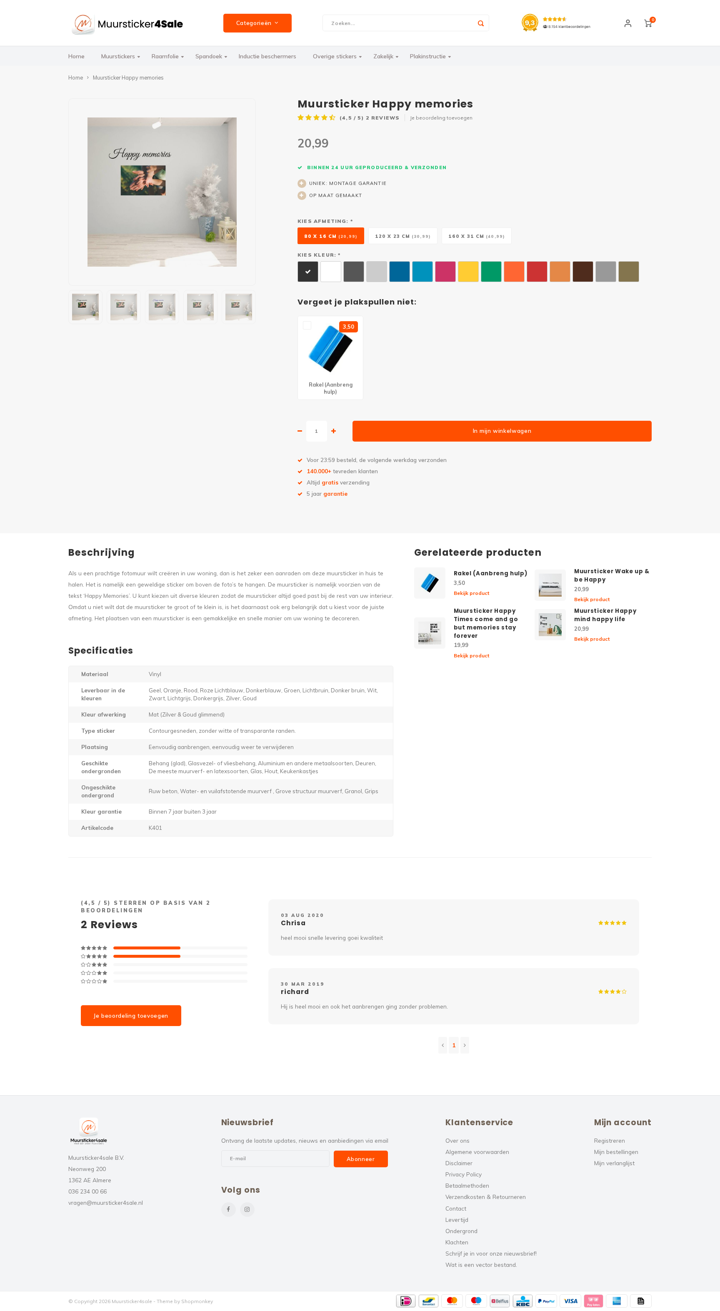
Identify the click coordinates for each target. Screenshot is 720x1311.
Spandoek (208, 56)
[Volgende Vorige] (464, 1045)
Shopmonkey (197, 1301)
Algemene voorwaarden (477, 1151)
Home (76, 56)
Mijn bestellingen (616, 1151)
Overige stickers (335, 56)
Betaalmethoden (467, 1185)
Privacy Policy (463, 1174)
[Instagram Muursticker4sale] (247, 1209)
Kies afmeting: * (325, 221)
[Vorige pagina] (442, 1045)
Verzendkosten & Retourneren (485, 1196)
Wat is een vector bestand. (481, 1264)
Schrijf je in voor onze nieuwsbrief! (491, 1253)
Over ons (457, 1140)
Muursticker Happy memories (128, 77)
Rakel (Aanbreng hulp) (491, 573)
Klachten (456, 1242)
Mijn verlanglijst (614, 1162)
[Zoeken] (480, 23)
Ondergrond (461, 1230)
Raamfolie (165, 56)
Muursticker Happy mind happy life (605, 615)
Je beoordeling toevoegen (441, 118)
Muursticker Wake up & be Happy (612, 575)
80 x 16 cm (331, 236)
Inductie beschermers (267, 56)
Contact (455, 1208)
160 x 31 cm (476, 236)
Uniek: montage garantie (348, 183)
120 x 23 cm (403, 236)
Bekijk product (471, 593)
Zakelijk (383, 56)
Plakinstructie (428, 56)
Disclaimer (458, 1162)
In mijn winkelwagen (502, 430)
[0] (648, 23)
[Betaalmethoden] (406, 1301)
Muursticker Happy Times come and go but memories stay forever (486, 623)
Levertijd (456, 1219)
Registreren (609, 1140)
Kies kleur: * (319, 255)
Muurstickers (118, 56)
